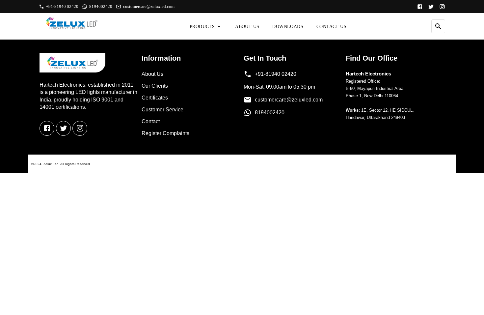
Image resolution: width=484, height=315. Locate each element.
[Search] (438, 26)
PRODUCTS (202, 26)
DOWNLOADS (287, 26)
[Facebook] (420, 7)
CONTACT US (331, 26)
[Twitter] (431, 7)
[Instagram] (442, 7)
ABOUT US (247, 26)
